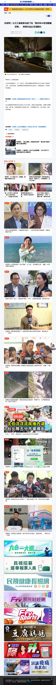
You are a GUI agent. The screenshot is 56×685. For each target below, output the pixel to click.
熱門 (31, 5)
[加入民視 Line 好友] (28, 456)
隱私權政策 (28, 681)
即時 (7, 5)
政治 (36, 5)
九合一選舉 (24, 5)
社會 (40, 5)
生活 (50, 5)
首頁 (3, 5)
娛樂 (45, 5)
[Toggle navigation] (5, 1)
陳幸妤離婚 (15, 5)
